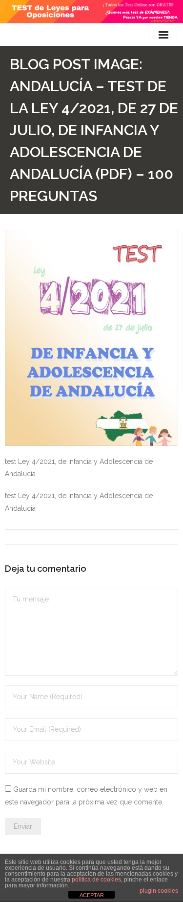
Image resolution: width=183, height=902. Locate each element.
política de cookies (96, 879)
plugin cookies (159, 890)
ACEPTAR (92, 895)
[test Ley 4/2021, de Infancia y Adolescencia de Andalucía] (91, 337)
